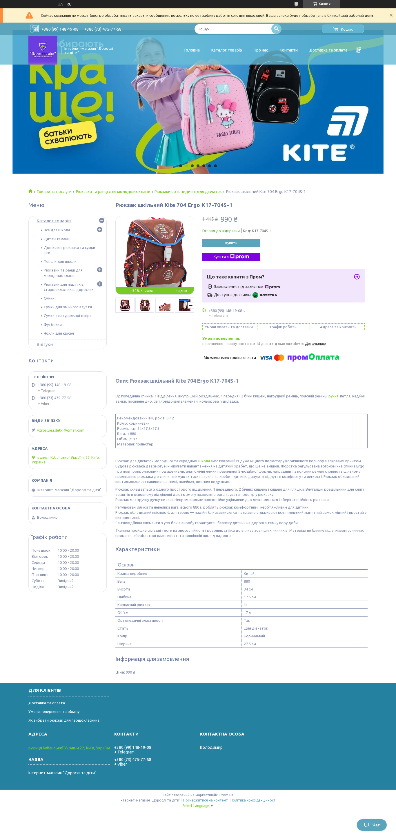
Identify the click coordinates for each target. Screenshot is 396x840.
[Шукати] (276, 29)
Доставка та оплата (328, 50)
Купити (231, 243)
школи (204, 461)
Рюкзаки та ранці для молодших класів (113, 191)
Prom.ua (226, 795)
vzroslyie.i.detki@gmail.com (60, 430)
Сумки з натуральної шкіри (68, 315)
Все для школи (57, 230)
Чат (376, 825)
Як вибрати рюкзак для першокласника (63, 720)
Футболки (53, 324)
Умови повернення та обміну (53, 711)
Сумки (49, 298)
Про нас (261, 50)
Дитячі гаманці (57, 239)
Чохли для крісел (59, 333)
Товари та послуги (54, 191)
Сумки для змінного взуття (68, 307)
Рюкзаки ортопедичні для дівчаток (188, 191)
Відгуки (45, 344)
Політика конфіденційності (253, 800)
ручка (333, 396)
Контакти (289, 50)
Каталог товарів (226, 50)
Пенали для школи (60, 261)
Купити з (221, 257)
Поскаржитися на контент (205, 800)
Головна (192, 50)
